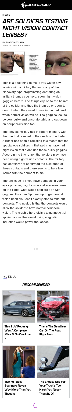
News (6, 15)
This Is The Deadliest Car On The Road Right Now (52, 330)
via (5, 277)
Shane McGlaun (15, 42)
